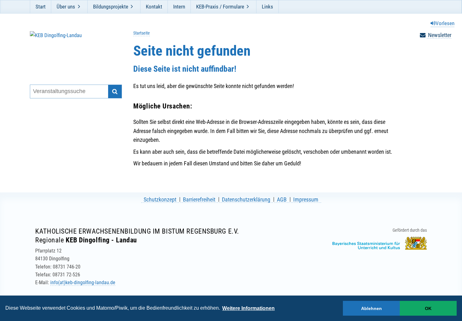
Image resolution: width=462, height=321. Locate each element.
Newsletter (439, 35)
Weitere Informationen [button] (248, 308)
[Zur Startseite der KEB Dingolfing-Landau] (72, 50)
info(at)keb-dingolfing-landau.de (82, 282)
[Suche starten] (115, 91)
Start (41, 6)
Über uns (66, 6)
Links (267, 6)
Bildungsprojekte (110, 6)
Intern (179, 6)
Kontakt (154, 6)
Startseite (141, 33)
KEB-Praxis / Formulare (220, 6)
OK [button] (428, 308)
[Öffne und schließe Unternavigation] (79, 6)
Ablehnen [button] (371, 308)
